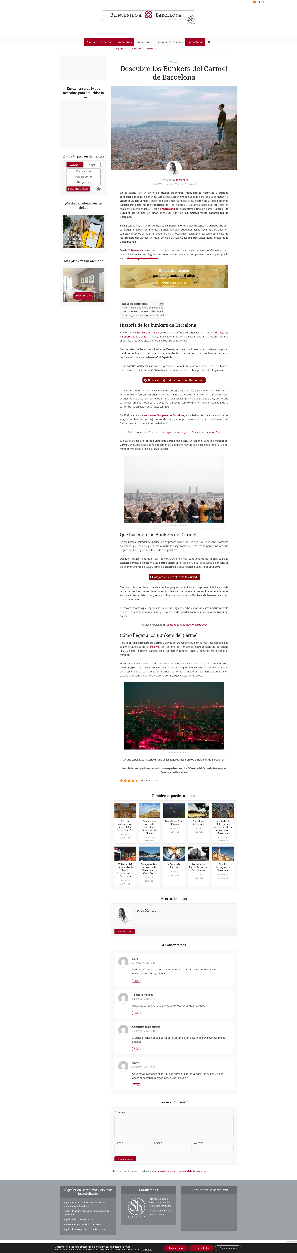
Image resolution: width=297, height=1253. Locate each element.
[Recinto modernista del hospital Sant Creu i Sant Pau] (125, 810)
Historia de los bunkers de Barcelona (142, 307)
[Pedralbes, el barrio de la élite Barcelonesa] (198, 853)
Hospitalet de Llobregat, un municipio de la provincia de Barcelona (223, 827)
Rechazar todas (201, 1248)
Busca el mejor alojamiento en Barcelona (176, 380)
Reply (136, 981)
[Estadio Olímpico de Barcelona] (223, 853)
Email (158, 1143)
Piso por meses (83, 176)
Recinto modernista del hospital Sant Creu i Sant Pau (125, 826)
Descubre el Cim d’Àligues (174, 823)
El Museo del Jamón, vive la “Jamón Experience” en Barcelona (125, 870)
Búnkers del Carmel (148, 332)
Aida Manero (180, 180)
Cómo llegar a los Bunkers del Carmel (143, 315)
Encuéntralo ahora (78, 188)
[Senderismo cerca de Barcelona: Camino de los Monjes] (149, 810)
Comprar (106, 42)
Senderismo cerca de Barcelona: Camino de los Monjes (149, 827)
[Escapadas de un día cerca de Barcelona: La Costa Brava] (149, 853)
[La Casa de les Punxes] (174, 853)
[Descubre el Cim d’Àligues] (174, 810)
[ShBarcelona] (148, 15)
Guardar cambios (228, 1248)
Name (118, 1143)
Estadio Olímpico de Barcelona (223, 867)
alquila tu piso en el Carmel (142, 258)
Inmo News (143, 42)
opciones (147, 1249)
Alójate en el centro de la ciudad (176, 577)
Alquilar (91, 42)
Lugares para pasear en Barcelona (187, 624)
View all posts (124, 931)
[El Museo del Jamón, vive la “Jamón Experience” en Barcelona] (125, 853)
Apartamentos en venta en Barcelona (82, 1224)
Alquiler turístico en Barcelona (78, 1219)
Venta (92, 164)
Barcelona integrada (198, 823)
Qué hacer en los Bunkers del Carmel (143, 311)
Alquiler (75, 164)
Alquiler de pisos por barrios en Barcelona (84, 1229)
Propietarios (124, 42)
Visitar (174, 62)
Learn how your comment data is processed (182, 1171)
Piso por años (83, 171)
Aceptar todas (176, 1248)
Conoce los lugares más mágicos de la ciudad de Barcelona (186, 432)
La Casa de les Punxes (174, 866)
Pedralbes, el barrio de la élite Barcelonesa (198, 867)
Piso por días (84, 182)
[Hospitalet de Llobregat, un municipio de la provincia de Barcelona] (223, 810)
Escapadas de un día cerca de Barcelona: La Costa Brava (149, 869)
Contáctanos (195, 42)
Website (198, 1143)
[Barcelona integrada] (198, 810)
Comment (120, 1112)
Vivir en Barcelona (169, 42)
